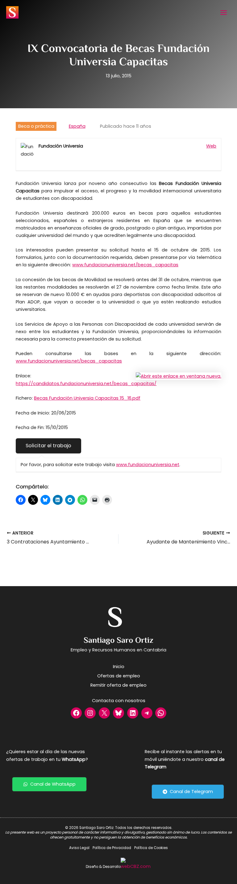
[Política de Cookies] (151, 848)
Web (211, 146)
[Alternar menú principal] (223, 12)
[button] (49, 784)
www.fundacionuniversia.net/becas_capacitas (125, 265)
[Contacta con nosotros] (118, 700)
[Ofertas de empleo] (118, 676)
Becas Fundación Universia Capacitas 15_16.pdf (87, 398)
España (77, 126)
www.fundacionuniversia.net (147, 464)
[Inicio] (118, 666)
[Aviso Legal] (79, 848)
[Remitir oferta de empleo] (118, 685)
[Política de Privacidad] (112, 848)
